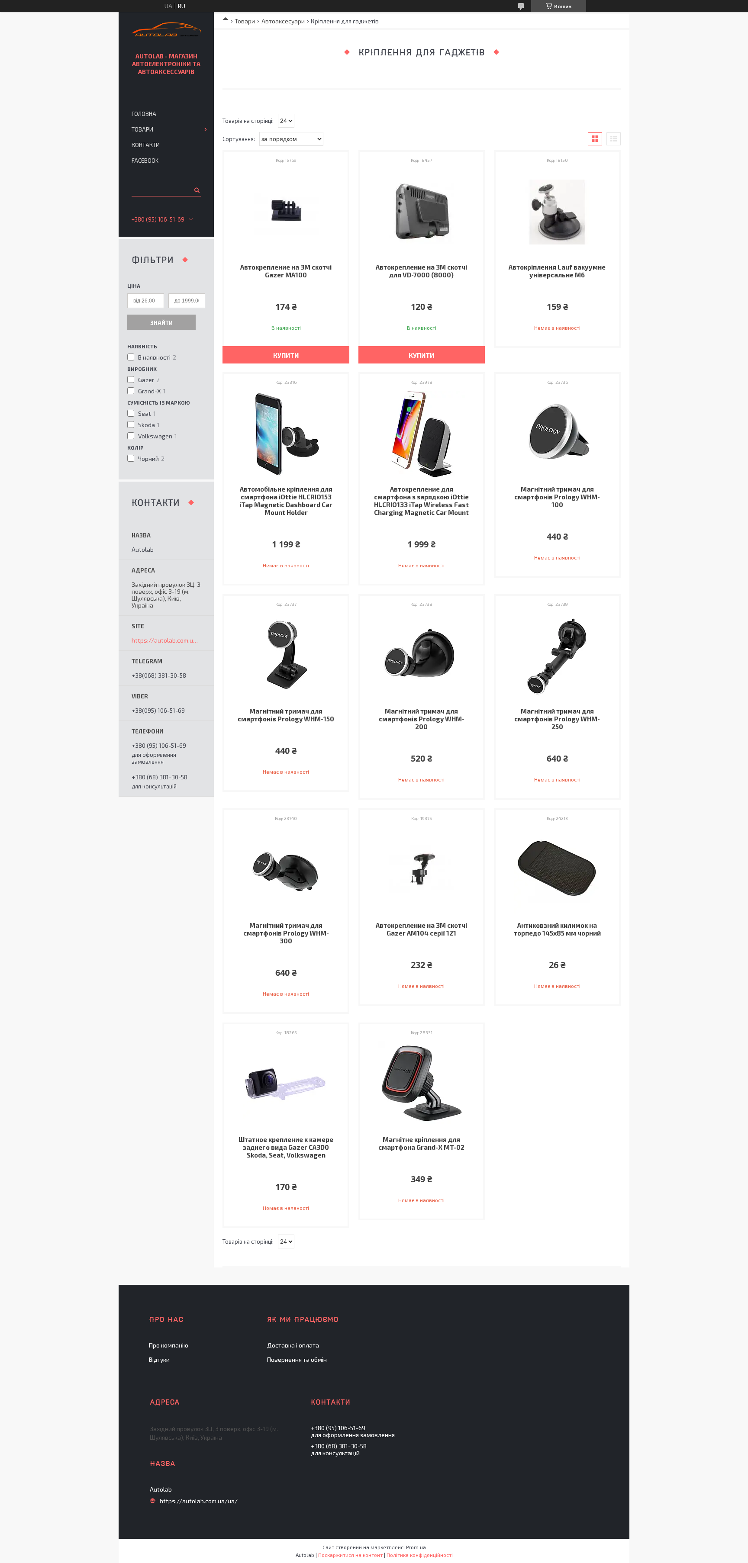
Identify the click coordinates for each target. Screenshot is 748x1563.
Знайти (161, 322)
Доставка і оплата (293, 1345)
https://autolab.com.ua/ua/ (166, 640)
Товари (245, 21)
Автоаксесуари (283, 21)
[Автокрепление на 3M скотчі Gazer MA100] (286, 212)
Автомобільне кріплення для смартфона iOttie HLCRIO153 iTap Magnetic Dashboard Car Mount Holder (285, 500)
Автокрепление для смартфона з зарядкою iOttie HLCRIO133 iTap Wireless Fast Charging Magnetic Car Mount (421, 500)
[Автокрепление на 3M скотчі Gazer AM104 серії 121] (422, 870)
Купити (286, 355)
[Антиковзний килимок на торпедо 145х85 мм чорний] (557, 870)
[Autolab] (166, 30)
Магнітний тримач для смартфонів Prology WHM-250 (557, 718)
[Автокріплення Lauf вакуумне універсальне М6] (557, 212)
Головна (144, 113)
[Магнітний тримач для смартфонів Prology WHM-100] (557, 434)
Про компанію (168, 1345)
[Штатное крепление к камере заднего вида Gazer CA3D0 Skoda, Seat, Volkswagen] (286, 1084)
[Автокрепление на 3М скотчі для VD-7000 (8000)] (422, 212)
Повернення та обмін (297, 1359)
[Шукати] (196, 189)
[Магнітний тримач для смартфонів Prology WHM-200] (422, 656)
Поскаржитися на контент (350, 1555)
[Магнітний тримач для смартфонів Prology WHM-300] (286, 870)
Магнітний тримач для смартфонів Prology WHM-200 (421, 718)
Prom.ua (416, 1547)
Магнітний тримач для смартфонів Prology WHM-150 (286, 715)
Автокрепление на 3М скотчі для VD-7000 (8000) (421, 271)
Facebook (145, 160)
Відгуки (159, 1359)
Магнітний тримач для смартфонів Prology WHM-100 (557, 496)
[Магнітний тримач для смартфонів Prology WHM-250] (557, 656)
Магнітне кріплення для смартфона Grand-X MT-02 (421, 1143)
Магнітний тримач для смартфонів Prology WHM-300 (286, 933)
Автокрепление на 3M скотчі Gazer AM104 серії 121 (421, 929)
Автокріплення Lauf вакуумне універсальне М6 (557, 271)
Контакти (146, 145)
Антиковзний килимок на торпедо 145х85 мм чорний (557, 929)
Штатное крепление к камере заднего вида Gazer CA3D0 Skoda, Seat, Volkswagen (286, 1147)
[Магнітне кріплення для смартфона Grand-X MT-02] (422, 1084)
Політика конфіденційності (420, 1555)
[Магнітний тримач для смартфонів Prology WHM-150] (286, 656)
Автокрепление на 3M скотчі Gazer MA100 (286, 271)
